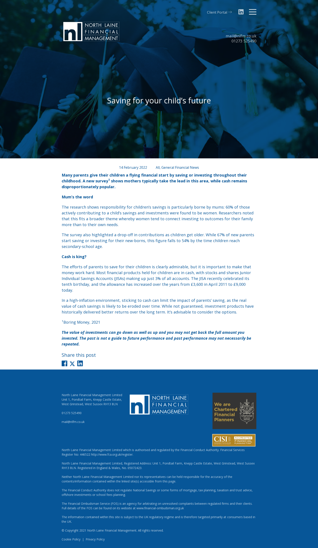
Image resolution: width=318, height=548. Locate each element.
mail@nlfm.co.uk (241, 36)
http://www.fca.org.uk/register (112, 454)
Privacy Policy (95, 539)
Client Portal (217, 12)
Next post (214, 376)
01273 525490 (243, 40)
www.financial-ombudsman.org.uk (160, 508)
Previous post (107, 376)
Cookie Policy (71, 539)
